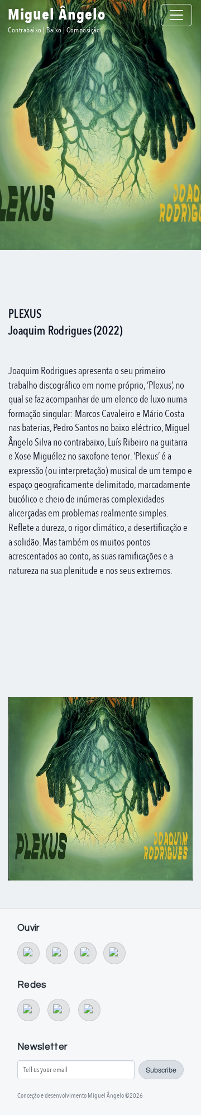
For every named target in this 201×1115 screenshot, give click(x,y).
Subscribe (161, 1070)
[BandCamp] (28, 953)
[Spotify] (85, 953)
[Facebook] (58, 1010)
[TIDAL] (57, 953)
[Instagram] (89, 1010)
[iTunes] (114, 953)
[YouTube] (28, 1010)
